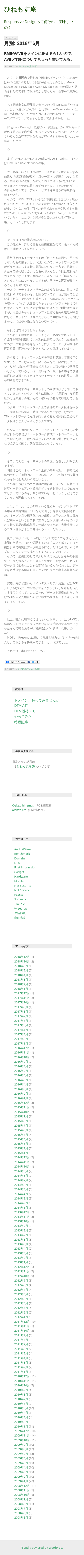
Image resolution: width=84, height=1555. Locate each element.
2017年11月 (22, 998)
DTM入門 (21, 705)
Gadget (19, 872)
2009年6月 (21, 1458)
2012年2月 (21, 1312)
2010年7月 (21, 1399)
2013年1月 (21, 1262)
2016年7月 (21, 1071)
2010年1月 (21, 1426)
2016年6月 (21, 1075)
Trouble (19, 904)
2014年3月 (21, 1198)
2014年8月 (21, 1175)
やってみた (23, 716)
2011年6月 (21, 1349)
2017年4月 (21, 1030)
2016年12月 (22, 1048)
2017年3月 (21, 1034)
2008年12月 (22, 1486)
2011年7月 (21, 1344)
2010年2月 (21, 1422)
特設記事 (21, 722)
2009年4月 (21, 1467)
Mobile (19, 881)
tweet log (20, 908)
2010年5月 (21, 1408)
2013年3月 (21, 1253)
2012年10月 (22, 1276)
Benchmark (22, 854)
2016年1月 (21, 1098)
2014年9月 (21, 1171)
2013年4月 (21, 1248)
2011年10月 (22, 1330)
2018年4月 (21, 975)
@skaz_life (19, 810)
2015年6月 (21, 1130)
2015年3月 (21, 1144)
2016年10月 (22, 1057)
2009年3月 (21, 1472)
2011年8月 (21, 1340)
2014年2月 (21, 1203)
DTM (37, 669)
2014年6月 (21, 1185)
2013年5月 (21, 1244)
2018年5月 (21, 970)
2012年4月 (21, 1303)
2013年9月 (21, 1226)
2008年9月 (21, 1499)
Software (20, 899)
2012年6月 (21, 1294)
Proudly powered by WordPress (42, 1548)
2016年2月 (21, 1093)
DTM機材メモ (24, 711)
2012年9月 (21, 1280)
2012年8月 (21, 1285)
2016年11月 (22, 1052)
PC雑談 (18, 895)
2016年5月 (21, 1080)
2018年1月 (21, 989)
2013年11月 (22, 1217)
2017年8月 (21, 1011)
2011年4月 (21, 1358)
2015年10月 (22, 1112)
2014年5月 (21, 1189)
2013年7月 (21, 1235)
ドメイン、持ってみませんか (36, 700)
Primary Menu (11, 38)
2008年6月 (21, 1513)
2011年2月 (21, 1367)
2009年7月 (21, 1454)
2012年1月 (21, 1317)
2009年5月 (21, 1463)
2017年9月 (21, 1007)
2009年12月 (22, 1431)
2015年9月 (21, 1116)
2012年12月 (22, 1267)
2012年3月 (21, 1308)
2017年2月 (21, 1039)
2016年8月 (21, 1066)
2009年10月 (22, 1440)
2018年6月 (21, 966)
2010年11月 (22, 1381)
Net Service (22, 890)
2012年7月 (21, 1290)
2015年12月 (22, 1103)
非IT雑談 (19, 918)
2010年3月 (21, 1417)
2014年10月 (22, 1166)
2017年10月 (22, 1002)
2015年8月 (21, 1121)
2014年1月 (21, 1207)
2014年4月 (21, 1194)
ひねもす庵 (20, 9)
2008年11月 (22, 1490)
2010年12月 (22, 1376)
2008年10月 (22, 1495)
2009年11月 (22, 1435)
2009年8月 (21, 1449)
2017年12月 (22, 993)
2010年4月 (21, 1413)
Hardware (21, 876)
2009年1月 (21, 1481)
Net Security (22, 886)
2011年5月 (21, 1353)
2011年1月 (21, 1372)
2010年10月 (22, 1385)
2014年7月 (21, 1180)
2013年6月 (21, 1239)
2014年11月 (22, 1162)
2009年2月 (21, 1476)
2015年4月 (21, 1139)
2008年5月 (21, 1517)
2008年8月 (21, 1504)
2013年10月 (22, 1221)
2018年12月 (22, 957)
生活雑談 (20, 913)
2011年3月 (21, 1362)
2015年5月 (21, 1135)
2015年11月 (22, 1107)
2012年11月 (22, 1271)
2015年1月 (21, 1153)
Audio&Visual (26, 669)
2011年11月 (22, 1326)
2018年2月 (21, 984)
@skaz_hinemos (23, 805)
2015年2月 (21, 1148)
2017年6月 (21, 1021)
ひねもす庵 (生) (26, 766)
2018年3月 (21, 979)
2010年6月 (21, 1404)
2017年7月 (21, 1016)
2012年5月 (21, 1299)
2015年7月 (21, 1125)
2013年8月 (21, 1230)
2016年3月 (21, 1089)
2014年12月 (22, 1157)
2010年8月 (21, 1394)
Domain (19, 858)
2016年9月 (21, 1061)
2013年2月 (21, 1258)
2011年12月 (22, 1321)
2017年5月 (21, 1025)
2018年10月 (22, 961)
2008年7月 (21, 1508)
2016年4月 (21, 1084)
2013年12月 (22, 1212)
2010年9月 (21, 1390)
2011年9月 (21, 1335)
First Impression (25, 867)
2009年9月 (21, 1444)
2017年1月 (21, 1043)
